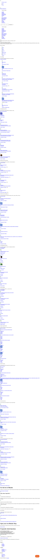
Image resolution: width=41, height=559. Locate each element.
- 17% (9, 177)
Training (6, 102)
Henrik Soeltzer (4, 70)
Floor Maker (1, 367)
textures (1, 336)
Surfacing (8, 132)
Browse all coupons (2, 328)
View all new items (2, 196)
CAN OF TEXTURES (3, 132)
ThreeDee (1, 260)
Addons (8, 64)
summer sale (1, 345)
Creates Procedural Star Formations (4, 395)
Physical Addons (2, 285)
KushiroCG (1, 480)
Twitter (3, 543)
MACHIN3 (1, 147)
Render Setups (8, 70)
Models (7, 75)
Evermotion (1, 435)
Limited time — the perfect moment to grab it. (6, 390)
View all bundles (2, 289)
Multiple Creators (2, 253)
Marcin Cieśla (2, 192)
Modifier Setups (7, 107)
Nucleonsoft (1, 243)
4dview (1, 397)
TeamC (1, 158)
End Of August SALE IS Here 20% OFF (5, 385)
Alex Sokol (3, 85)
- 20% (8, 85)
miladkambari (2, 331)
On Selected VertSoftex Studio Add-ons (5, 372)
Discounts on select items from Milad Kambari (6, 329)
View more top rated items (3, 439)
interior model (2, 233)
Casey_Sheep (3, 80)
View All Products (4, 17)
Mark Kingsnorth (2, 485)
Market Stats (3, 551)
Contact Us (3, 556)
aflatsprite (3, 107)
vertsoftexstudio (2, 374)
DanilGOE (1, 294)
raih (0, 348)
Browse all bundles (2, 247)
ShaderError (1, 187)
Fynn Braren (2, 137)
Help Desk (3, 554)
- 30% (7, 187)
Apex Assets (3, 75)
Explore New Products (3, 59)
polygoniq (1, 142)
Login (2, 3)
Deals (2, 20)
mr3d (1, 386)
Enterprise (3, 550)
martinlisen (1, 381)
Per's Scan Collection (3, 407)
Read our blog (2, 512)
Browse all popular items (3, 111)
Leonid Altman (2, 177)
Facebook (3, 544)
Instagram (3, 545)
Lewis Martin (2, 430)
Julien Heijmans (2, 475)
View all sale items (2, 162)
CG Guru (1, 228)
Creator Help (3, 555)
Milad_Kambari (4, 64)
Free (2, 16)
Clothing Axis (2, 200)
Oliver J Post (2, 152)
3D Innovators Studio (3, 238)
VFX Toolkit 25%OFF (3, 358)
